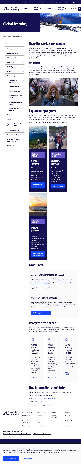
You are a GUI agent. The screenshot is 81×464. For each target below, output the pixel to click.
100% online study (11, 58)
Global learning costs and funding (15, 97)
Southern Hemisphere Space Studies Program (14, 140)
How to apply (10, 49)
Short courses (10, 71)
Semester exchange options (37, 185)
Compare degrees (71, 2)
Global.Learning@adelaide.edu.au (44, 398)
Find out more (51, 378)
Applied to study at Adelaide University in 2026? (14, 125)
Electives (9, 119)
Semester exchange (14, 87)
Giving (50, 2)
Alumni (53, 420)
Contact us (59, 2)
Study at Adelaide (27, 412)
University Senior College (13, 135)
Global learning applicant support (15, 103)
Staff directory (69, 420)
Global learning (11, 76)
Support (67, 415)
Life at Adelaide (41, 412)
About (67, 412)
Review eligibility (67, 373)
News (52, 425)
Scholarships (10, 67)
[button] (77, 446)
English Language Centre (13, 130)
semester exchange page (41, 283)
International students (12, 53)
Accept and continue (11, 458)
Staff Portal (41, 2)
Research (53, 412)
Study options (10, 62)
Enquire (9, 115)
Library (19, 2)
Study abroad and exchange (13, 81)
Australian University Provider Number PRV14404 (17, 433)
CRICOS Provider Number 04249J (42, 433)
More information (28, 458)
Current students (30, 2)
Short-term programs (14, 91)
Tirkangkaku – (12, 431)
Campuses (40, 415)
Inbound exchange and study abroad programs (38, 254)
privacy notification (35, 450)
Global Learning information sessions (41, 313)
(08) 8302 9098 (38, 401)
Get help (33, 378)
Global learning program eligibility (15, 109)
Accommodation (41, 425)
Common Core (10, 146)
